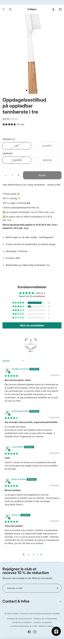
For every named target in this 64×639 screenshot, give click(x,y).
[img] (11, 375)
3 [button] (33, 554)
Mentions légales (46, 626)
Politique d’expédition (42, 622)
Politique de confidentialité (45, 618)
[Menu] (3, 9)
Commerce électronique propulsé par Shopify (39, 613)
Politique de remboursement (19, 618)
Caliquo (15, 613)
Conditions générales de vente (23, 626)
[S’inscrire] (57, 588)
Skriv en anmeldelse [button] (32, 325)
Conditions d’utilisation (22, 622)
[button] (18, 303)
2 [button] (28, 554)
